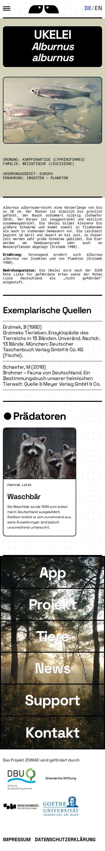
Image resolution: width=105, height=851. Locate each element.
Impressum (17, 839)
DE (87, 8)
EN (98, 8)
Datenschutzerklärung (65, 839)
